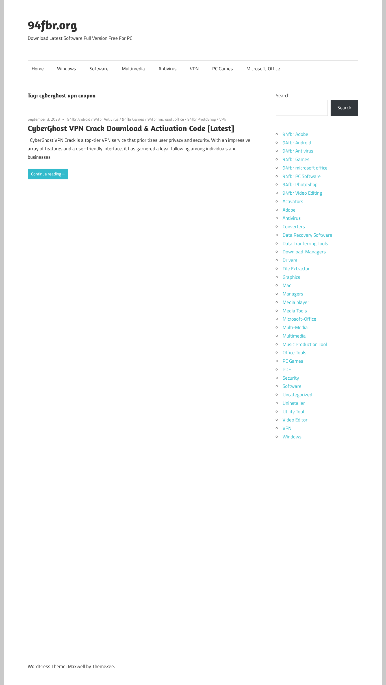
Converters (294, 226)
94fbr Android (78, 119)
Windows (66, 68)
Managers (293, 293)
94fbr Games (133, 119)
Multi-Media (295, 327)
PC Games (222, 68)
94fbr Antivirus (106, 119)
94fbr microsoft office (166, 119)
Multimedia (133, 68)
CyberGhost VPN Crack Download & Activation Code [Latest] (131, 128)
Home (38, 68)
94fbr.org (52, 24)
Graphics (291, 277)
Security (291, 378)
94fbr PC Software (302, 176)
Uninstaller (294, 403)
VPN (194, 68)
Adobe (289, 210)
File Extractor (296, 268)
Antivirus (168, 68)
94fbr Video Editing (302, 193)
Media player (296, 302)
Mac (287, 285)
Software (99, 68)
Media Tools (295, 310)
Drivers (290, 260)
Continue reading (46, 174)
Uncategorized (297, 394)
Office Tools (294, 352)
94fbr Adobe (295, 134)
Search (283, 95)
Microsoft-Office (263, 68)
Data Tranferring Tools (305, 243)
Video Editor (295, 419)
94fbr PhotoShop (201, 119)
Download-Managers (304, 251)
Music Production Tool (305, 344)
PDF (287, 369)
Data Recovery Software (307, 235)
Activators (293, 201)
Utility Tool (293, 411)
